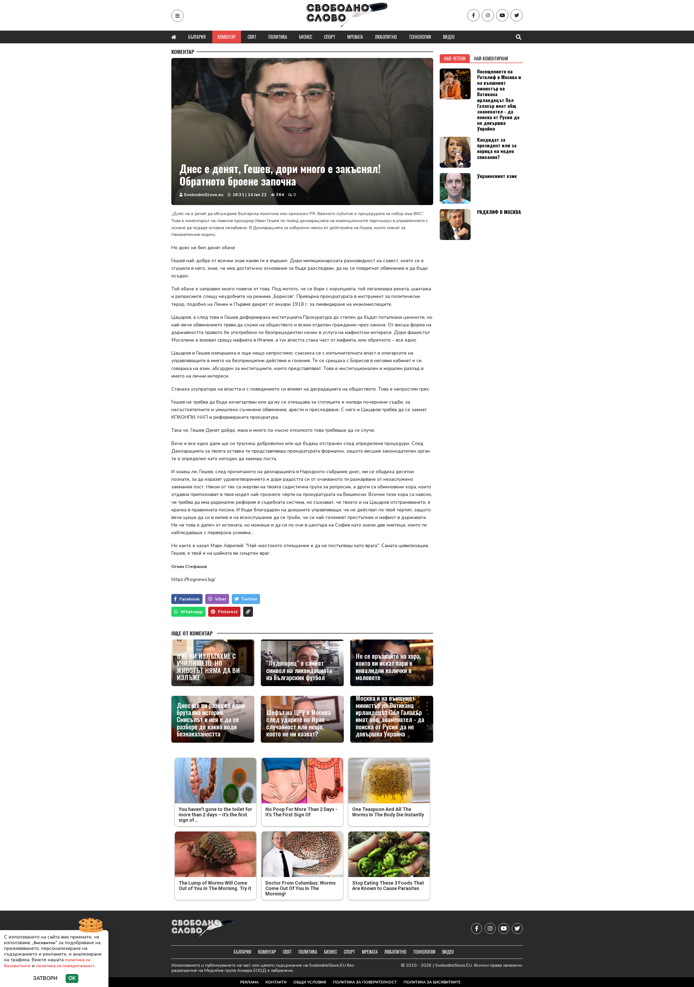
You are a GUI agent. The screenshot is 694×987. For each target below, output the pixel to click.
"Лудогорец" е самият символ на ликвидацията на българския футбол (299, 670)
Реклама (249, 982)
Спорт (329, 37)
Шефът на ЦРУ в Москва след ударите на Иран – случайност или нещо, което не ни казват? (298, 723)
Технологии (420, 37)
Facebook (189, 599)
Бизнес (305, 37)
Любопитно (386, 37)
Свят (252, 37)
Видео (449, 37)
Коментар (227, 37)
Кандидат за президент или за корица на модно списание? (496, 148)
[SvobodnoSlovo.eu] (202, 929)
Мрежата (355, 37)
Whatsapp (192, 612)
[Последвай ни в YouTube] (502, 15)
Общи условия (309, 982)
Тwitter (249, 599)
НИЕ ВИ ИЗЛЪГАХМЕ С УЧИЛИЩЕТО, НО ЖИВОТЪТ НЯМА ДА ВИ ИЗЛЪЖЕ (208, 666)
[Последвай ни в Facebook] (473, 15)
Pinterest (228, 612)
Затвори (45, 978)
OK (72, 978)
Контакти (276, 982)
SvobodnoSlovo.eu (203, 195)
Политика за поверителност (365, 982)
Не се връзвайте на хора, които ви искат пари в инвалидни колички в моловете (388, 666)
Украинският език (497, 175)
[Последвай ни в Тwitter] (516, 15)
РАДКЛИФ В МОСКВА (499, 211)
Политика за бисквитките (432, 982)
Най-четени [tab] (454, 58)
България (197, 37)
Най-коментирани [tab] (491, 58)
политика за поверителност (65, 966)
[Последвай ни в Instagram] (488, 15)
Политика (277, 37)
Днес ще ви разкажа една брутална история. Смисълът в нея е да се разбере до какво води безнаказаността (211, 719)
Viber (220, 599)
